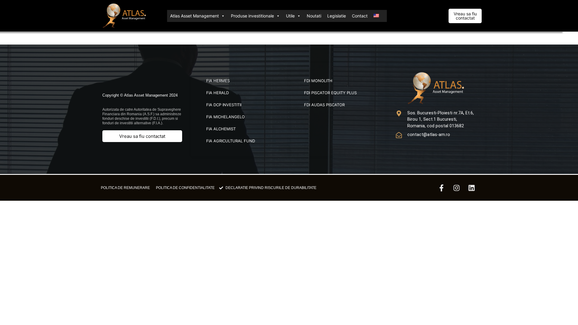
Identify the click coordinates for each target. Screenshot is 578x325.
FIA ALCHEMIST (221, 128)
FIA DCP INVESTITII (223, 104)
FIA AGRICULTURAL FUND (230, 140)
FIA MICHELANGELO (225, 116)
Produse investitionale (252, 15)
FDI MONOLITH (318, 80)
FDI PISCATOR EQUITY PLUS (330, 92)
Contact (360, 15)
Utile (290, 15)
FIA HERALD (217, 92)
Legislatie (336, 15)
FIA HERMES (218, 80)
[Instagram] (456, 188)
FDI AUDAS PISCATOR (324, 104)
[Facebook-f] (441, 188)
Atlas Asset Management (194, 15)
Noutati (314, 15)
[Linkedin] (471, 188)
